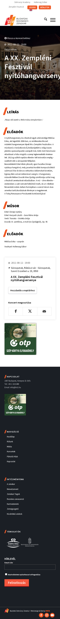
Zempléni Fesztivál (16, 7)
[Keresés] (44, 20)
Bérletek (44, 7)
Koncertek (11, 451)
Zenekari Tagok (13, 494)
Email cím (9, 562)
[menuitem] (22, 2)
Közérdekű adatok (14, 514)
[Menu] (51, 20)
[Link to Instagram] (46, 615)
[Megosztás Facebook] (16, 311)
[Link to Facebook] (41, 615)
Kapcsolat (11, 461)
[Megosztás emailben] (44, 311)
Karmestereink (13, 504)
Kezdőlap (11, 436)
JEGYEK (32, 7)
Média (9, 446)
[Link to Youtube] (52, 615)
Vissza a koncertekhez (18, 38)
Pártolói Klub (12, 456)
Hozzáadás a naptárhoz (22, 290)
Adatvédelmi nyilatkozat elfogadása (24, 574)
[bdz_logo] (24, 20)
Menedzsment (12, 489)
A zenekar (11, 484)
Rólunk (10, 441)
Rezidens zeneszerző (15, 499)
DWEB (47, 611)
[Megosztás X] (30, 311)
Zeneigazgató (13, 509)
